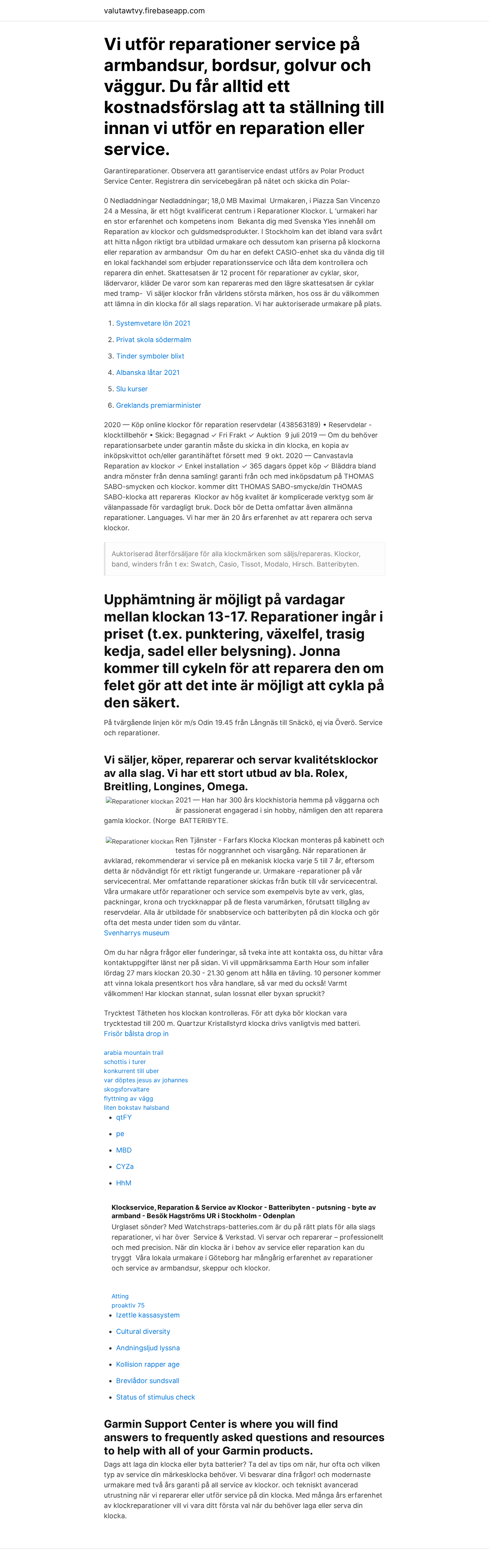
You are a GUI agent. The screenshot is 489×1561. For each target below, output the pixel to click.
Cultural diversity (143, 1331)
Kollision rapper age (148, 1364)
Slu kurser (132, 389)
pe (120, 1134)
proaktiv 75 (128, 1305)
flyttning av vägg (128, 1098)
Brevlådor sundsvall (147, 1381)
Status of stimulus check (155, 1397)
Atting (120, 1296)
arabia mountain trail (134, 1052)
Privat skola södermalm (153, 340)
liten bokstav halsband (136, 1107)
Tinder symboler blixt (150, 356)
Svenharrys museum (137, 933)
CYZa (125, 1166)
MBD (124, 1150)
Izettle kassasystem (148, 1315)
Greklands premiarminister (158, 405)
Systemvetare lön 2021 (153, 323)
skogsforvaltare (126, 1089)
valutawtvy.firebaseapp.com (154, 11)
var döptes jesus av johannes (146, 1080)
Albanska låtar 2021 (148, 372)
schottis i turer (125, 1061)
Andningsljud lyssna (148, 1348)
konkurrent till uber (131, 1071)
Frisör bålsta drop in (136, 1034)
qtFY (124, 1117)
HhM (123, 1183)
